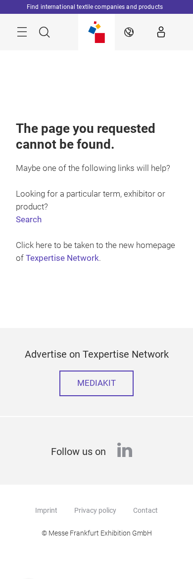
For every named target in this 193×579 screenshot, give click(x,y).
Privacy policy (95, 510)
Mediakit (96, 383)
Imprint (46, 510)
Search (29, 219)
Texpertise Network (62, 258)
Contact (145, 510)
